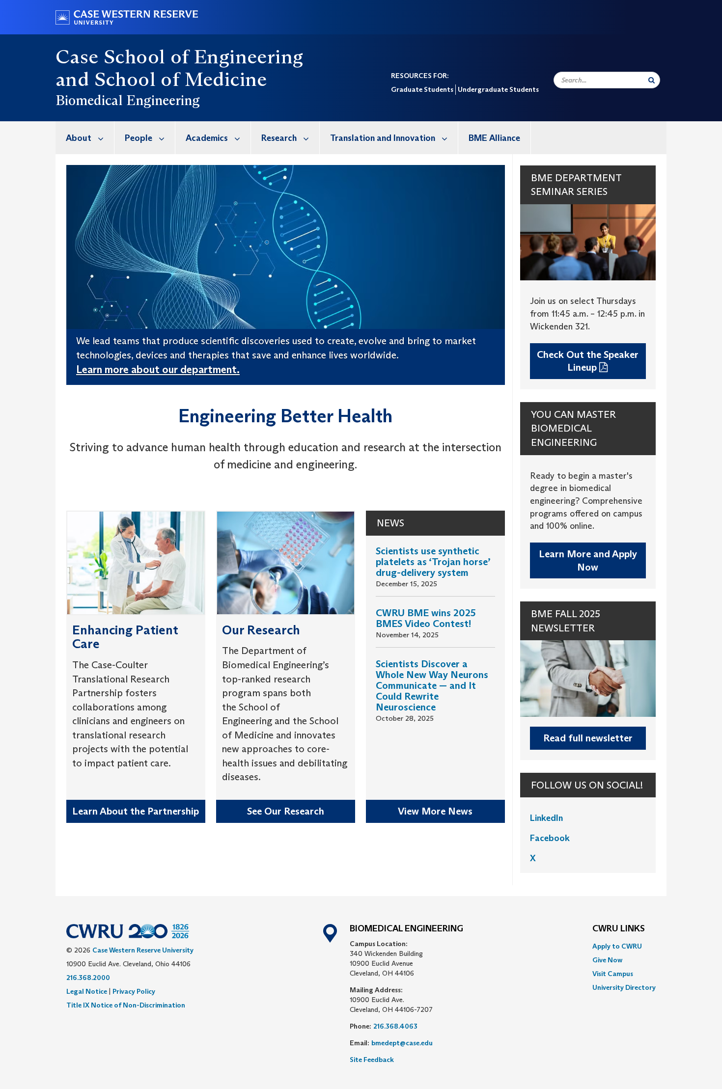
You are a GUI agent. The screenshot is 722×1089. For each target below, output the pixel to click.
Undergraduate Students (498, 89)
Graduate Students (422, 89)
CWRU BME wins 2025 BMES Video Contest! (426, 618)
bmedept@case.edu (402, 1042)
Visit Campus (612, 973)
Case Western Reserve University (143, 950)
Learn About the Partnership (135, 811)
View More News (435, 811)
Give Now (607, 959)
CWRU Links (618, 929)
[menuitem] (85, 137)
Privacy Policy (133, 991)
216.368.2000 (88, 977)
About (78, 138)
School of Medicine (180, 79)
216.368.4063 (395, 1026)
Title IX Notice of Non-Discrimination (125, 1005)
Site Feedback (372, 1059)
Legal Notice (86, 991)
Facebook (550, 838)
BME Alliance (494, 138)
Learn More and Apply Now (588, 560)
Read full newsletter (588, 738)
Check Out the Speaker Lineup (588, 361)
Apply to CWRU (617, 946)
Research (279, 138)
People (138, 138)
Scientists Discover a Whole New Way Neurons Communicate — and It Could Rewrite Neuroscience (432, 685)
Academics (207, 138)
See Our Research (285, 811)
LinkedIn (547, 818)
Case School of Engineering (179, 56)
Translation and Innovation (382, 138)
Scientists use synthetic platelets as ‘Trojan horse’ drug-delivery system (433, 561)
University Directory (624, 987)
